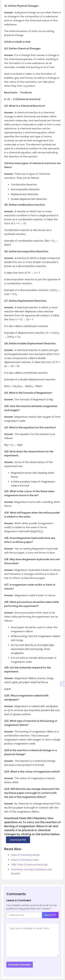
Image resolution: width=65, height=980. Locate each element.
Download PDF (18, 839)
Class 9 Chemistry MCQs (25, 855)
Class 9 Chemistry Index (25, 859)
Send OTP (50, 915)
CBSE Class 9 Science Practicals (29, 864)
